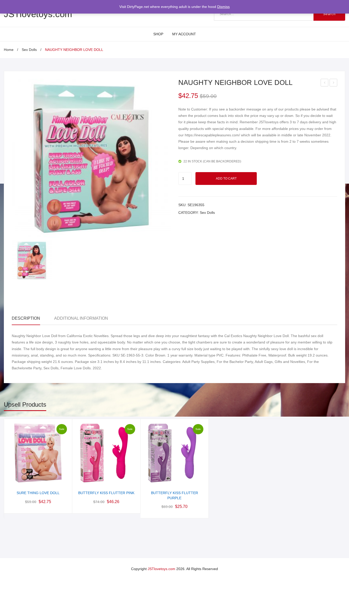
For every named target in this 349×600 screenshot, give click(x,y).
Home (9, 50)
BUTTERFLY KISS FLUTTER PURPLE (174, 495)
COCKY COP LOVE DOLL (334, 83)
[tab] (26, 318)
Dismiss (223, 7)
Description (26, 318)
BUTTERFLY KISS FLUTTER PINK (106, 493)
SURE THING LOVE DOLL (324, 83)
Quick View (38, 478)
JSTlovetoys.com (38, 14)
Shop (158, 34)
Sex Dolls (29, 50)
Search (329, 14)
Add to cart (226, 178)
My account (184, 34)
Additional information (81, 318)
